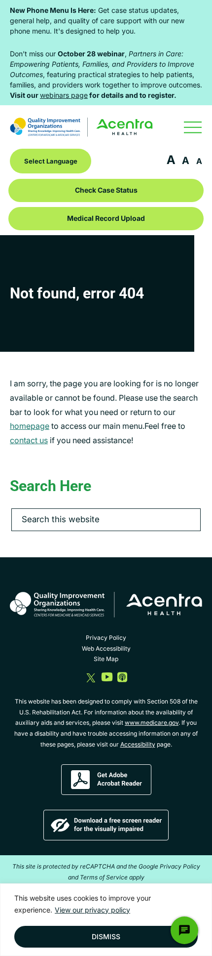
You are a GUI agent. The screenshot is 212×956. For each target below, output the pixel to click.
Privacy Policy (106, 637)
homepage (29, 426)
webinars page (64, 95)
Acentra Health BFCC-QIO (81, 127)
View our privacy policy (92, 910)
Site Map (106, 659)
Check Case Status (106, 190)
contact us (29, 440)
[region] (106, 919)
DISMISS (106, 936)
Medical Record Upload (106, 218)
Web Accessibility (106, 648)
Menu (193, 127)
